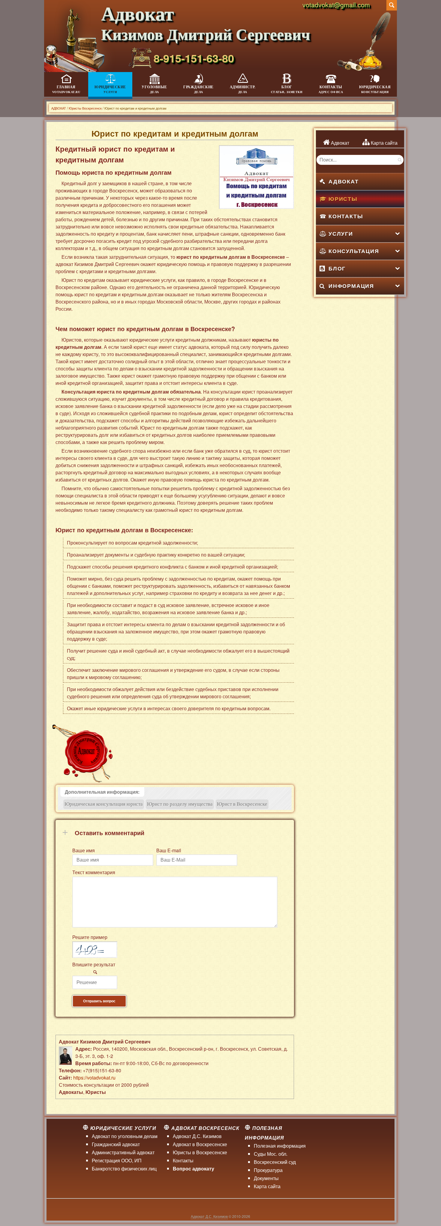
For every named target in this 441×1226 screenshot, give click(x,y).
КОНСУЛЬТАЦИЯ (353, 251)
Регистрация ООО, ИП (117, 1160)
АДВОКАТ (343, 181)
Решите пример (89, 937)
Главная (66, 89)
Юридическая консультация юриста (103, 804)
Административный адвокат (123, 1152)
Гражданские (198, 89)
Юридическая (375, 89)
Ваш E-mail (168, 850)
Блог (287, 89)
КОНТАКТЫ (345, 216)
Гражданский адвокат (116, 1144)
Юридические (110, 89)
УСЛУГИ (340, 233)
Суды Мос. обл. (270, 1153)
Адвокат (339, 142)
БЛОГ (337, 268)
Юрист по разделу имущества (180, 804)
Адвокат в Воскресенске (200, 1144)
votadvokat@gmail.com (336, 4)
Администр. (243, 89)
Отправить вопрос (99, 1001)
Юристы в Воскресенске (200, 1152)
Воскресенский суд (275, 1161)
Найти (399, 160)
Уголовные (154, 89)
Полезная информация (280, 1145)
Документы (266, 1178)
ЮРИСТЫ (343, 199)
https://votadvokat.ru (94, 1077)
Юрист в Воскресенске (242, 804)
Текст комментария (93, 872)
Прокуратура (268, 1170)
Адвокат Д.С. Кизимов (197, 1136)
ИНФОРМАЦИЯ (351, 286)
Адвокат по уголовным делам (125, 1136)
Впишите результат (93, 964)
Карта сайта (384, 142)
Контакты (331, 89)
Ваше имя (83, 850)
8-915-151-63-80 (194, 58)
